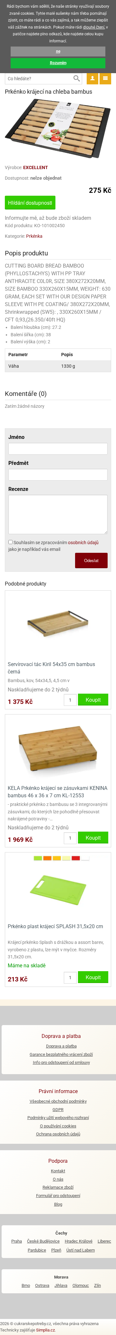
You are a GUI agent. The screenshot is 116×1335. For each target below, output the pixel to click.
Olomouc (80, 1285)
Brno (26, 1285)
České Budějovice (43, 1241)
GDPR (58, 1109)
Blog (58, 1204)
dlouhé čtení (93, 27)
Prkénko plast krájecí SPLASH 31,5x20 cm (55, 926)
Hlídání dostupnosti (30, 202)
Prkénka (34, 236)
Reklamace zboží (58, 1187)
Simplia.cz (45, 1330)
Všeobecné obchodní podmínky (58, 1101)
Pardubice (37, 1250)
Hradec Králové (78, 1241)
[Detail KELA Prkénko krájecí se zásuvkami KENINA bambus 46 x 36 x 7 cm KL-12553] (58, 749)
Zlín (97, 1285)
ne (58, 51)
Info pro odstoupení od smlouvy (61, 1062)
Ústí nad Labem (80, 1250)
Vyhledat (76, 78)
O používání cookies (58, 1126)
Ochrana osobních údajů (58, 1134)
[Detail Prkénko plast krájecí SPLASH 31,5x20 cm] (58, 887)
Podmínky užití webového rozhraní (58, 1117)
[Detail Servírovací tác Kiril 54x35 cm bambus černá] (58, 625)
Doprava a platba (61, 1046)
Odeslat (91, 560)
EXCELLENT (35, 167)
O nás (58, 1179)
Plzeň (56, 1250)
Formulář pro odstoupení (58, 1195)
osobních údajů (83, 542)
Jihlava (60, 1285)
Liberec (104, 1241)
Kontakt (58, 1170)
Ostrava (42, 1285)
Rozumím (58, 63)
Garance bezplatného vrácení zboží (61, 1054)
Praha (16, 1241)
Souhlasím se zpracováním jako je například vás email (53, 546)
